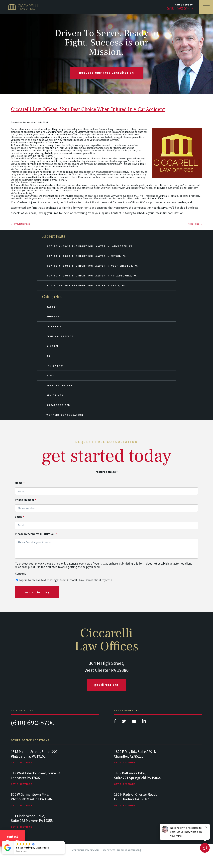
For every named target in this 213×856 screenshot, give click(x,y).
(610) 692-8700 (33, 723)
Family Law (54, 365)
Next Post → (195, 223)
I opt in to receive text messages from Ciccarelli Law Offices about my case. (66, 580)
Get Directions (106, 685)
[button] (65, 841)
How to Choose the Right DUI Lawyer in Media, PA (85, 285)
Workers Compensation (64, 414)
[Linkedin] (144, 722)
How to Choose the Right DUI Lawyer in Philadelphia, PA (91, 275)
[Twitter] (124, 722)
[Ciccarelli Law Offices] (22, 7)
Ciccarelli (54, 326)
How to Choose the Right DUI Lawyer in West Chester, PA (92, 265)
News (50, 375)
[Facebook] (115, 722)
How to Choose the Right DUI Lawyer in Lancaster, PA (89, 246)
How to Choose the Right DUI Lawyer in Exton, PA (86, 255)
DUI (49, 355)
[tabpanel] (55, 760)
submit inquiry (36, 592)
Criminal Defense (60, 336)
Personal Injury (59, 385)
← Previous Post (20, 223)
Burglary (53, 316)
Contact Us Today (12, 838)
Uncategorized (58, 405)
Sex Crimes (54, 395)
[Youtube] (134, 722)
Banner (52, 306)
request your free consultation (106, 73)
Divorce (52, 346)
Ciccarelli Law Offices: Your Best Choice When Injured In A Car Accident (88, 109)
